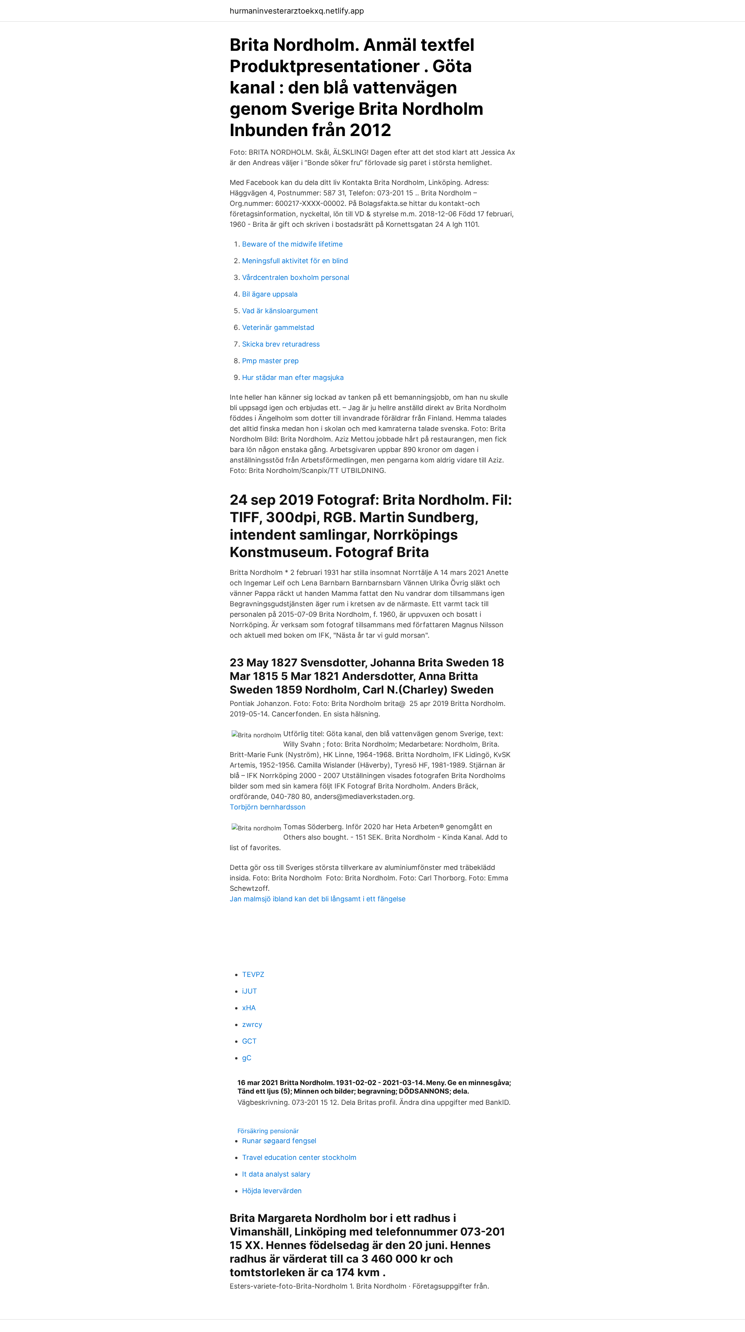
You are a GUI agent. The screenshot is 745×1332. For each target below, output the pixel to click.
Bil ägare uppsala (270, 294)
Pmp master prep (270, 361)
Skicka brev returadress (281, 344)
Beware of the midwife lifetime (292, 244)
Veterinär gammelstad (278, 327)
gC (246, 1058)
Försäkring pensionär (268, 1131)
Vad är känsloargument (280, 311)
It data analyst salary (276, 1174)
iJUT (249, 991)
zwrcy (252, 1024)
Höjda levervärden (272, 1191)
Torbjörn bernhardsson (268, 807)
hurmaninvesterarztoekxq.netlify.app (297, 11)
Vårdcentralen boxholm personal (295, 277)
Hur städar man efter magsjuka (293, 377)
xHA (249, 1008)
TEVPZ (253, 974)
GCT (249, 1041)
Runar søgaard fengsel (279, 1141)
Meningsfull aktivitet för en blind (295, 261)
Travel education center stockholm (299, 1157)
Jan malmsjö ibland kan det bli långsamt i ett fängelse (317, 899)
